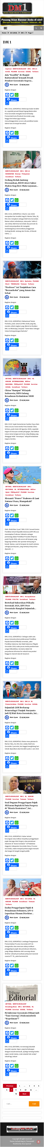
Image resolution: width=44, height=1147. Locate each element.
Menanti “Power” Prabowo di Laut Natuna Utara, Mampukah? (22, 499)
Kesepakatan (30, 596)
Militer (27, 381)
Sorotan (21, 71)
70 (16, 1094)
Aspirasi (8, 69)
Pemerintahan (10, 704)
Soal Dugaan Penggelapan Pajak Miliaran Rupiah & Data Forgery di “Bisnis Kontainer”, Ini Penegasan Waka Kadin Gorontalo (21, 805)
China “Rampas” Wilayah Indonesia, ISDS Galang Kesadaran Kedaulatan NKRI (19, 393)
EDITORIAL (9, 489)
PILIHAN (14, 71)
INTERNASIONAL (18, 381)
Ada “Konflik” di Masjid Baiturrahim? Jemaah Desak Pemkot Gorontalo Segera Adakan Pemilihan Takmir (19, 78)
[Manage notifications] (38, 1142)
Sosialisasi (9, 176)
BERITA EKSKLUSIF (19, 69)
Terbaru (35, 71)
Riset (7, 284)
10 (25, 1090)
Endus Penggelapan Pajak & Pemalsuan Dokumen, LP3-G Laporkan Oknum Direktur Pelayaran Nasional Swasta (19, 911)
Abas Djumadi (26, 1144)
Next (24, 1094)
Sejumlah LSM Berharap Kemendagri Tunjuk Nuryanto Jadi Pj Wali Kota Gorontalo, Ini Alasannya (21, 710)
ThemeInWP (30, 1141)
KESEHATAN (9, 174)
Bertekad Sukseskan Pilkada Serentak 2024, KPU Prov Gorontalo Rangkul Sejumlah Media (19, 606)
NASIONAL (9, 384)
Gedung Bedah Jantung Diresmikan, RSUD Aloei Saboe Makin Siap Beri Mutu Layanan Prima (20, 183)
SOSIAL (28, 71)
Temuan (24, 284)
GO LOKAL (28, 899)
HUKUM (8, 381)
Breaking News (11, 1007)
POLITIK (15, 599)
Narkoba (28, 281)
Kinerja (18, 174)
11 (31, 1090)
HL (33, 378)
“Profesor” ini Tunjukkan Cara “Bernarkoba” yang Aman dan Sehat (20, 290)
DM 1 (29, 69)
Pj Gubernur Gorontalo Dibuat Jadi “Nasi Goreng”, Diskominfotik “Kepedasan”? (22, 1016)
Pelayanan (26, 174)
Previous (9, 1086)
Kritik (7, 71)
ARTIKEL (8, 378)
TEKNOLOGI (15, 284)
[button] (36, 28)
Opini (7, 492)
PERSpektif (18, 384)
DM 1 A (34, 69)
